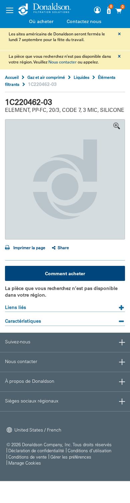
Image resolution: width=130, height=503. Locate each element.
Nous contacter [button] (21, 361)
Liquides (81, 77)
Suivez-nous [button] (17, 342)
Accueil (12, 77)
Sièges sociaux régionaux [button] (31, 401)
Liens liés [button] (15, 307)
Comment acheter (65, 274)
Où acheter (41, 21)
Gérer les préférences (70, 457)
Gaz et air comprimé (46, 77)
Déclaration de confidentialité (36, 450)
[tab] (65, 305)
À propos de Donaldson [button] (29, 381)
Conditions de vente (27, 457)
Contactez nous (84, 21)
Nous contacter (62, 61)
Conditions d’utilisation (89, 450)
